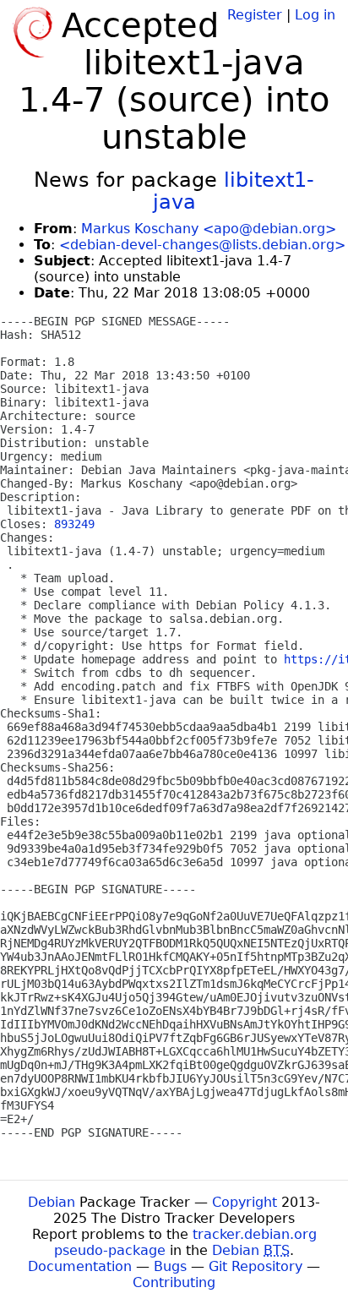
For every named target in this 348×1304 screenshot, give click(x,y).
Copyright (244, 1202)
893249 (74, 524)
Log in (315, 15)
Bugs (170, 1266)
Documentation (80, 1266)
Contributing (174, 1282)
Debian (51, 1202)
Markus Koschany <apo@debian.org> (208, 229)
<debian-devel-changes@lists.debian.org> (202, 245)
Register (254, 15)
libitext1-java (234, 191)
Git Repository (255, 1266)
